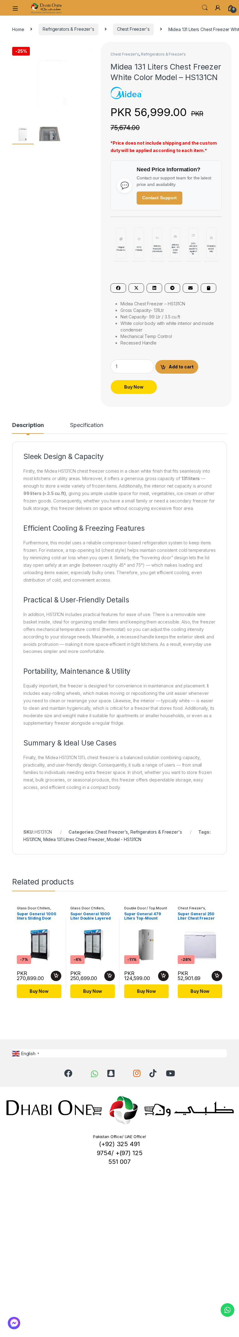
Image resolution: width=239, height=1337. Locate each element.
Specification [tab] (86, 425)
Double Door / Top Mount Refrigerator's (145, 910)
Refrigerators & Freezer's (68, 29)
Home (18, 29)
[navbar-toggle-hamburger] (17, 7)
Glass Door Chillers (33, 908)
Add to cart (181, 366)
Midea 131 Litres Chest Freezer (74, 839)
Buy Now (133, 386)
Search (204, 7)
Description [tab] (28, 425)
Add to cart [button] (56, 976)
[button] (90, 48)
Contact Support (159, 197)
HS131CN (32, 839)
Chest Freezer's (133, 29)
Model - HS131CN (124, 839)
